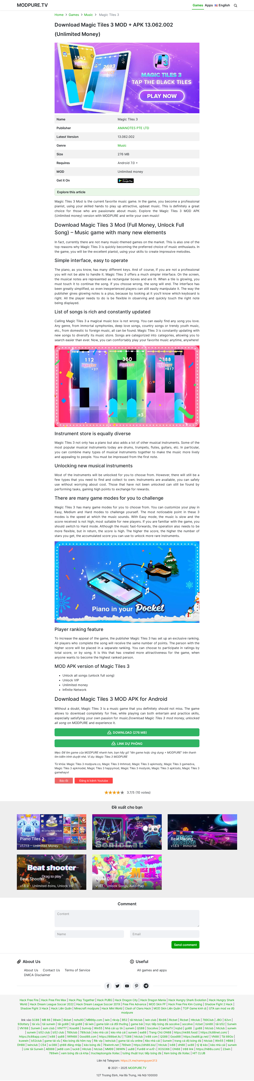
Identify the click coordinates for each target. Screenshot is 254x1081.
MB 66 (46, 1019)
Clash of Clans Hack (138, 1008)
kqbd (178, 1028)
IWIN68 (72, 1036)
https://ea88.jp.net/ (196, 1036)
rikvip (115, 1019)
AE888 (50, 1049)
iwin (107, 1019)
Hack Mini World (112, 1008)
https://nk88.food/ (186, 1032)
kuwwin (24, 1040)
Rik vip (98, 1040)
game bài (137, 1024)
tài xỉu (36, 1024)
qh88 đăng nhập (70, 1044)
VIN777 (62, 1028)
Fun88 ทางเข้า (146, 1049)
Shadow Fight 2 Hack (219, 1004)
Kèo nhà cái (152, 1040)
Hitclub (195, 1019)
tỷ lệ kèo (202, 1044)
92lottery (23, 1024)
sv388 (53, 1044)
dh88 (181, 1044)
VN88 (215, 1036)
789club (72, 1032)
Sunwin (232, 1024)
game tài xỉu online (130, 1040)
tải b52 (220, 1024)
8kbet (67, 1019)
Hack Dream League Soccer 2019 (98, 1004)
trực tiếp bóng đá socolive (162, 1024)
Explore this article (71, 192)
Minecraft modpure (86, 1008)
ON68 (176, 1049)
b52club (36, 1040)
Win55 (98, 1028)
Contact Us (51, 970)
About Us (31, 970)
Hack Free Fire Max (53, 1000)
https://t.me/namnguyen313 (139, 1060)
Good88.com (88, 1036)
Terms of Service (77, 970)
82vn (227, 1019)
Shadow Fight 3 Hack (34, 1008)
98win (57, 1019)
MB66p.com (94, 1019)
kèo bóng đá (92, 1044)
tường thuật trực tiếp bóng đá (141, 1053)
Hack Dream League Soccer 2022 (52, 1004)
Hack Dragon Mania (153, 1000)
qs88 (61, 1036)
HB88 (229, 1040)
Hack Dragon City (126, 1000)
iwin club (150, 1019)
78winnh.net (111, 1044)
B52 (124, 1019)
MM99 (109, 1049)
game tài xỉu (52, 1040)
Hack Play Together (81, 1000)
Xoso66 (74, 1028)
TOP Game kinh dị (194, 1008)
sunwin (129, 1028)
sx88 (191, 1044)
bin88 (209, 1024)
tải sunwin (48, 1024)
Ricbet (173, 1019)
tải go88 (63, 1024)
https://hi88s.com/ (208, 1049)
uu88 (131, 1049)
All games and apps (152, 970)
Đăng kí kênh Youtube (93, 780)
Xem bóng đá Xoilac (177, 1053)
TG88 (128, 1036)
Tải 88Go (227, 1036)
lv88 (172, 1044)
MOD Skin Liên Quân (167, 1008)
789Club (208, 1019)
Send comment (185, 945)
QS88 (140, 1028)
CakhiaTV (167, 1028)
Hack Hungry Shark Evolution (187, 1000)
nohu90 (79, 1019)
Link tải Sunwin (33, 1049)
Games (198, 5)
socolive (187, 1024)
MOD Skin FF (157, 1004)
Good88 (175, 1036)
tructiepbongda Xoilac (105, 1053)
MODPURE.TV (32, 5)
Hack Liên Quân (61, 1008)
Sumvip (86, 1028)
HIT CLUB (198, 1053)
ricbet (199, 1024)
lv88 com (151, 1036)
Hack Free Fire (29, 1000)
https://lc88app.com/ (33, 1036)
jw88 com (63, 1049)
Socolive (152, 1028)
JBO (219, 1019)
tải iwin (89, 1024)
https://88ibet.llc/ (110, 1036)
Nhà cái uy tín (114, 1028)
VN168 (23, 1028)
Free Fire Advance (134, 1004)
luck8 (76, 1049)
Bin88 (162, 1019)
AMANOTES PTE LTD (133, 128)
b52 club (44, 1032)
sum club (49, 1028)
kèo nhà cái (100, 1032)
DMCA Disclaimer (37, 975)
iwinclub (110, 1040)
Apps (209, 5)
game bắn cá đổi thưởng (112, 1024)
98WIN (120, 1049)
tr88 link (188, 1049)
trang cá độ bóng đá (187, 1040)
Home (59, 15)
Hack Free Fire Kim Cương (185, 1004)
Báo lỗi (64, 780)
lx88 (52, 1036)
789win (126, 1044)
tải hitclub (136, 1019)
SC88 (35, 1019)
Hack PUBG (104, 1000)
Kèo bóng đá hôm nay (77, 1040)
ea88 (143, 1032)
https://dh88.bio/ (145, 1044)
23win (226, 1049)
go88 (188, 1028)
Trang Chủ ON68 (160, 1032)
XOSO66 (164, 1049)
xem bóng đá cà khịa (75, 1053)
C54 (43, 1044)
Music (88, 15)
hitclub (209, 1028)
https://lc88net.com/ (213, 1032)
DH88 (21, 1044)
